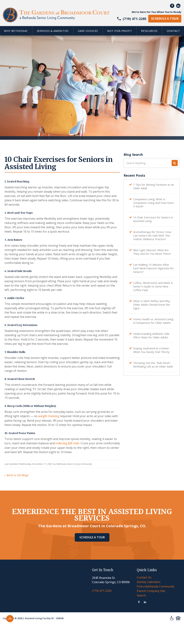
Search (141, 595)
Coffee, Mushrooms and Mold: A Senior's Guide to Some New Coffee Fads (152, 286)
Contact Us (144, 577)
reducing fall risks (67, 443)
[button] (52, 30)
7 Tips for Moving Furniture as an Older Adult (153, 186)
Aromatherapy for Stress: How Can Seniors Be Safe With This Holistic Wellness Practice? (152, 235)
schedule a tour (164, 19)
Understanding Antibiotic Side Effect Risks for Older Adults (151, 335)
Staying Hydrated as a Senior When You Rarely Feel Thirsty (151, 350)
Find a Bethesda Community (155, 586)
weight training (48, 416)
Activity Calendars (148, 582)
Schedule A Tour (92, 537)
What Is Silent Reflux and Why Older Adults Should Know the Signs (151, 304)
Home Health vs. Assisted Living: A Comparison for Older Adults (153, 321)
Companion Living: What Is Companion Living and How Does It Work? (153, 202)
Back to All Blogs (16, 475)
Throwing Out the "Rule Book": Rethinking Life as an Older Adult (153, 364)
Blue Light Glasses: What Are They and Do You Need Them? (152, 251)
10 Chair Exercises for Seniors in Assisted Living (153, 219)
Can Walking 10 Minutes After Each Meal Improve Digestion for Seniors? (153, 268)
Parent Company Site (151, 591)
